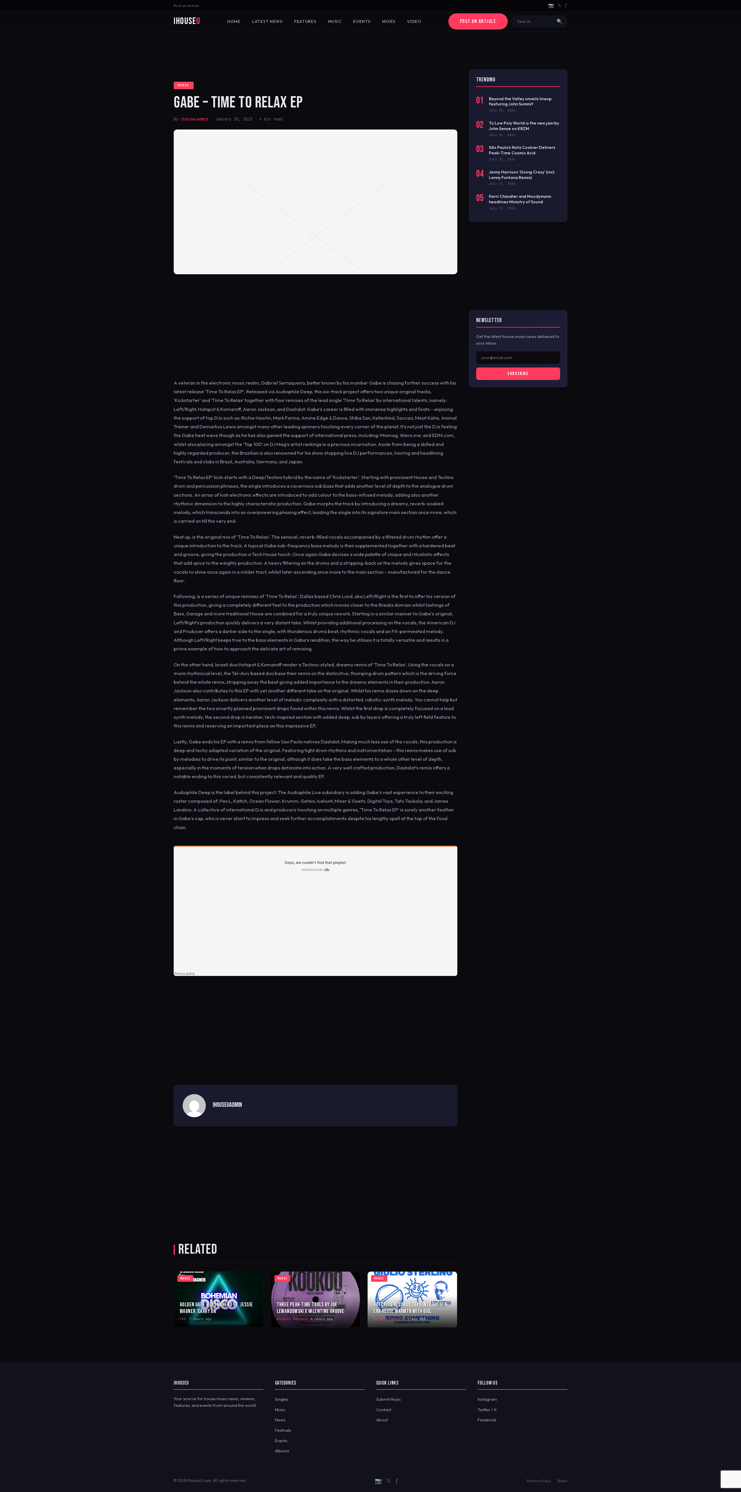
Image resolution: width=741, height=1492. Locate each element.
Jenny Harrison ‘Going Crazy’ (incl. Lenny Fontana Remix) (522, 174)
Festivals (283, 1430)
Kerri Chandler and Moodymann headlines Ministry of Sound (520, 199)
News (280, 1419)
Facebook (487, 1419)
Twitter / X (487, 1409)
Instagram (487, 1399)
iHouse (187, 21)
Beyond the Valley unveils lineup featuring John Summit (520, 101)
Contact (383, 1409)
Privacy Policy (539, 1480)
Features (305, 21)
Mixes (389, 21)
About (382, 1419)
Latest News (267, 21)
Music (335, 21)
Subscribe (518, 373)
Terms (562, 1480)
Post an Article (186, 5)
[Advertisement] (370, 51)
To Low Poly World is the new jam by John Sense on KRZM (524, 125)
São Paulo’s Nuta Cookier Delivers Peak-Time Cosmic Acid (522, 150)
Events (361, 21)
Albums (282, 1450)
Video (414, 21)
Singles (281, 1399)
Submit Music (388, 1399)
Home (234, 21)
